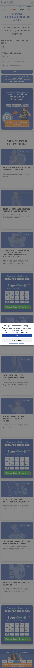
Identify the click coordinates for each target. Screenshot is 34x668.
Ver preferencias (17, 340)
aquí (17, 330)
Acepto (17, 335)
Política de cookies (13, 343)
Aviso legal (21, 343)
